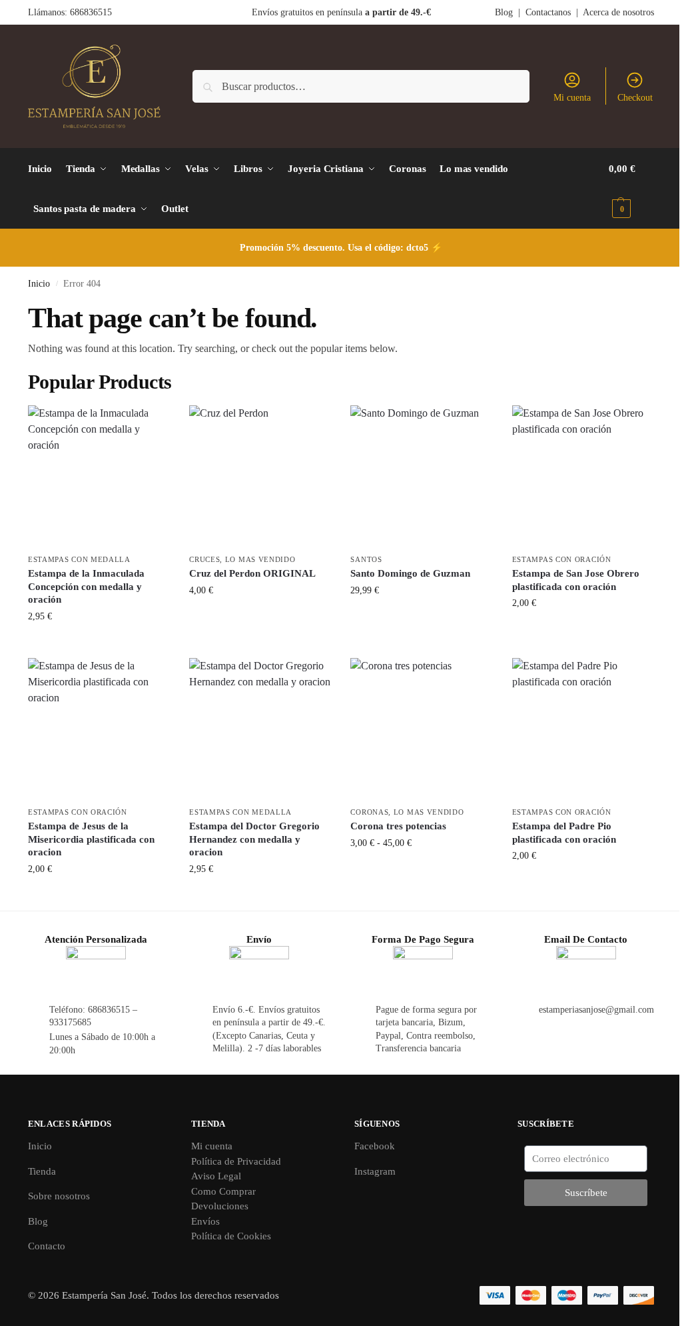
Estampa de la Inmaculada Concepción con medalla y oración (86, 586)
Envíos (205, 1221)
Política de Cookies (231, 1236)
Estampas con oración (561, 559)
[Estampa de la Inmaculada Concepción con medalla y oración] (98, 476)
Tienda (42, 1171)
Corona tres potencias (398, 826)
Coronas (369, 812)
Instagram (375, 1171)
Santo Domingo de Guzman (410, 573)
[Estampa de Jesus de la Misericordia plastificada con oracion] (98, 728)
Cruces (204, 559)
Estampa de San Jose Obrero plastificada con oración (575, 580)
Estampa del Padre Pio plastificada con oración (564, 833)
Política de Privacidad (236, 1161)
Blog (504, 12)
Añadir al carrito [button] (99, 644)
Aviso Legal (216, 1176)
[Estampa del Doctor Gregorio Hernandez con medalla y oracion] (259, 728)
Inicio (39, 284)
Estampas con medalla (79, 559)
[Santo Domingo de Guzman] (421, 476)
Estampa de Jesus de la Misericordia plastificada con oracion (91, 839)
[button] (631, 189)
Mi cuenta (572, 98)
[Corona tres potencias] (421, 728)
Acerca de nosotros (618, 12)
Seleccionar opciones (421, 871)
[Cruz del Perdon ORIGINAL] (259, 476)
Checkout (635, 98)
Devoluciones (219, 1206)
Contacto (46, 1246)
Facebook (374, 1146)
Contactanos (548, 12)
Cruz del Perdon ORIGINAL (252, 573)
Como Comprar (223, 1191)
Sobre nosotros (59, 1196)
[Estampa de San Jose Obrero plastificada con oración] (582, 476)
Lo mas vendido (260, 559)
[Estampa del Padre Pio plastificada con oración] (582, 728)
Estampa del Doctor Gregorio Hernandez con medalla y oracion (254, 839)
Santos (366, 559)
